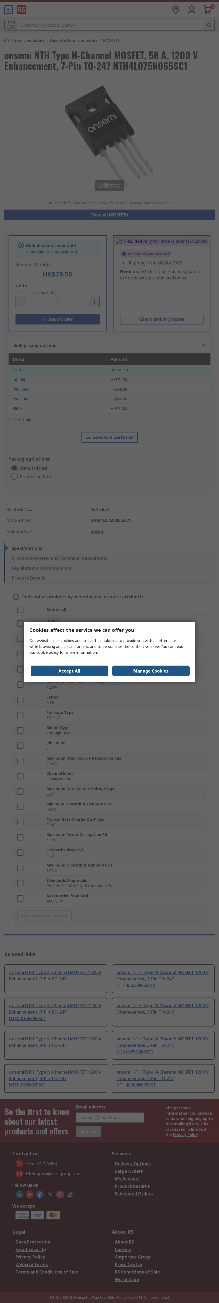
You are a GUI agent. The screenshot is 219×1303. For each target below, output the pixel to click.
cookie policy (47, 652)
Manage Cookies (151, 671)
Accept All (69, 671)
